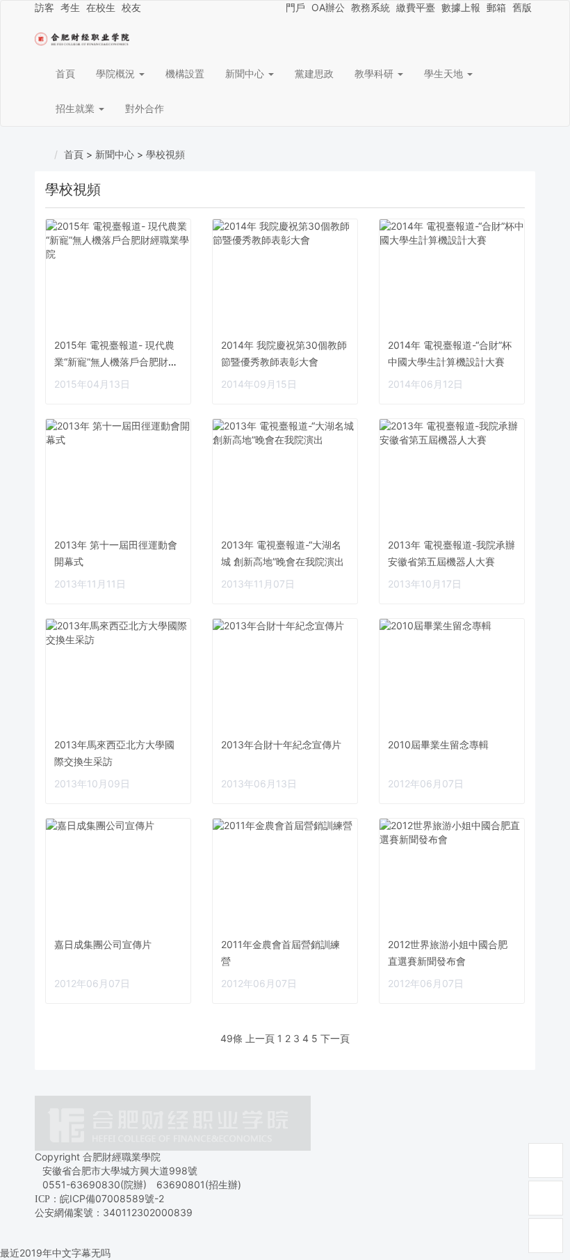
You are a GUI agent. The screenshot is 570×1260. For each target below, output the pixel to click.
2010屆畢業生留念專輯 (438, 744)
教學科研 (375, 73)
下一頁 (335, 1038)
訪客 (44, 7)
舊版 (522, 7)
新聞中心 (246, 73)
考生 (70, 7)
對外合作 (144, 108)
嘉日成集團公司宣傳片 (103, 944)
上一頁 (260, 1038)
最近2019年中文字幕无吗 (55, 1253)
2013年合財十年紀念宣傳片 (281, 744)
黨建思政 (314, 73)
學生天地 (445, 73)
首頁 (65, 73)
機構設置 (184, 73)
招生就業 (76, 108)
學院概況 (117, 73)
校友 (131, 7)
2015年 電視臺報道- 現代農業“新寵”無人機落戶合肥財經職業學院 (116, 361)
